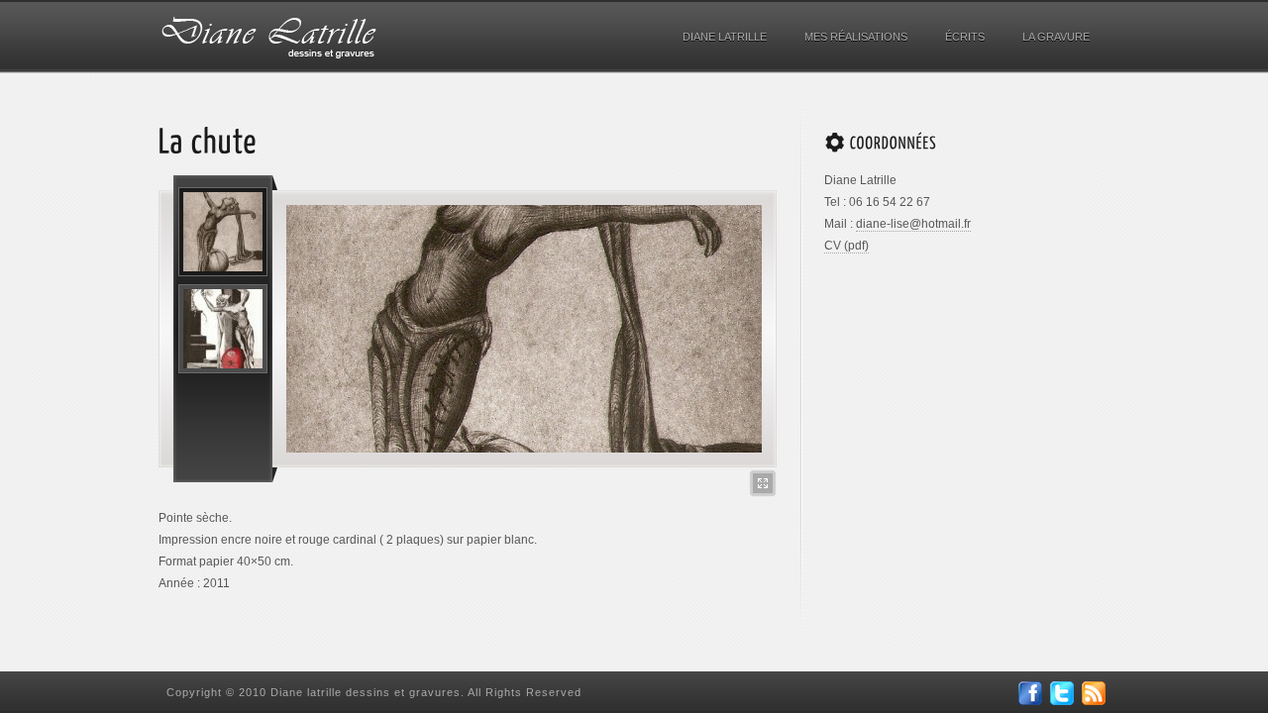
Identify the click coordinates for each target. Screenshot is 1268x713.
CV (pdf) (846, 246)
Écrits (965, 37)
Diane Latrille (725, 37)
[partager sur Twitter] (1062, 701)
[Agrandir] (763, 483)
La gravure (1056, 37)
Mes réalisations (855, 37)
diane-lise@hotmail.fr (913, 224)
